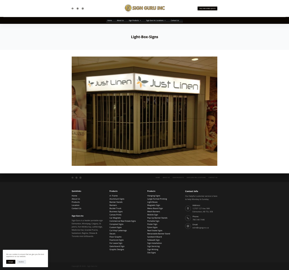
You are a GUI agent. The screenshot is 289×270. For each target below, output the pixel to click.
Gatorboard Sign (117, 246)
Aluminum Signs (117, 199)
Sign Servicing (153, 246)
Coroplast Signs (116, 224)
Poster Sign (152, 224)
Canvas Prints (115, 214)
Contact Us (175, 20)
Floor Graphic (116, 236)
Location (75, 205)
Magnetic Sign (153, 205)
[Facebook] (72, 8)
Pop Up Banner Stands (157, 217)
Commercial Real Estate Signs (123, 221)
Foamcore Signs (117, 240)
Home (109, 20)
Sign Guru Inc (92, 266)
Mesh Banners (153, 211)
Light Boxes (152, 202)
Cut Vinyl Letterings (118, 230)
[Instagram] (77, 8)
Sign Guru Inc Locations (154, 20)
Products (76, 202)
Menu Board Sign (155, 208)
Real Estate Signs (154, 230)
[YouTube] (83, 8)
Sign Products (134, 20)
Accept (10, 262)
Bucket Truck (115, 208)
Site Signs (151, 252)
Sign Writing (152, 249)
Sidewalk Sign (153, 240)
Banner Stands (116, 202)
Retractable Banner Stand (158, 233)
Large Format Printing (157, 199)
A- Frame (114, 195)
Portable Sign (153, 221)
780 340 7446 (198, 219)
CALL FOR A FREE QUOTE (207, 8)
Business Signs (116, 211)
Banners (113, 205)
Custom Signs (116, 227)
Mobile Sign (152, 214)
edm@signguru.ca (200, 227)
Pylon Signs (152, 227)
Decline (21, 262)
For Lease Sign (116, 243)
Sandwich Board (154, 236)
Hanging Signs (153, 195)
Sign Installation (154, 243)
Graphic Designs (117, 249)
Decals (112, 233)
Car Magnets (115, 217)
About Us (120, 20)
